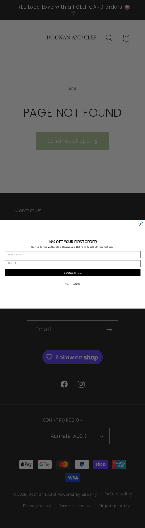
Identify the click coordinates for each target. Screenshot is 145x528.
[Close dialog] (141, 224)
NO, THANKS (72, 284)
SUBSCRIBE (72, 272)
